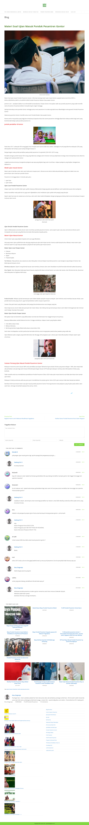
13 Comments (44, 702)
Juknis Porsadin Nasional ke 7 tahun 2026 (12, 746)
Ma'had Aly (48, 719)
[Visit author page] (7, 697)
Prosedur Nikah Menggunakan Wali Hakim (13, 762)
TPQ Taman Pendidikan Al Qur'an (53, 742)
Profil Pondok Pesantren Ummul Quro (71, 608)
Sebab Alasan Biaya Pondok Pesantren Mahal (44, 608)
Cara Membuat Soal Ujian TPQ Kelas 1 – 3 (12, 814)
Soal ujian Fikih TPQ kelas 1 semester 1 (12, 801)
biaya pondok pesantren (12, 689)
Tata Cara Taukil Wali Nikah (9, 775)
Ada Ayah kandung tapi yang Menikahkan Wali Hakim (15, 749)
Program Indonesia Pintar (51, 740)
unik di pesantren (49, 747)
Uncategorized (49, 745)
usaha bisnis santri (50, 750)
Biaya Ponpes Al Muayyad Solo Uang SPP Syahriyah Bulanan (17, 626)
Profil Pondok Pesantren (31, 702)
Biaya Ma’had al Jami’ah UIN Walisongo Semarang (44, 640)
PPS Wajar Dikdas (49, 732)
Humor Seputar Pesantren (51, 712)
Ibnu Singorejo (18, 567)
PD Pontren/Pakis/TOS (50, 725)
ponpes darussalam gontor (23, 689)
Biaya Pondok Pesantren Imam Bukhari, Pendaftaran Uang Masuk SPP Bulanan (17, 632)
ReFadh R (15, 452)
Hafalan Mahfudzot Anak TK (10, 713)
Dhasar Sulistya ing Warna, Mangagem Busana (14, 788)
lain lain (47, 717)
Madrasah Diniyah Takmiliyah (52, 722)
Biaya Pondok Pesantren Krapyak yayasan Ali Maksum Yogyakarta (44, 632)
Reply (83, 451)
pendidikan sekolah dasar (51, 727)
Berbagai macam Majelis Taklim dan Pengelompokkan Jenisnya (17, 720)
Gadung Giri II (18, 462)
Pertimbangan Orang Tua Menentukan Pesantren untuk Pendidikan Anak (44, 682)
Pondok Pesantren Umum (51, 730)
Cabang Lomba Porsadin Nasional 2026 (12, 733)
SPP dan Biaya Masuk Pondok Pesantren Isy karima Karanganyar (71, 640)
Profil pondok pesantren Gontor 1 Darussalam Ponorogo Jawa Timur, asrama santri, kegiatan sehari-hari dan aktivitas (71, 633)
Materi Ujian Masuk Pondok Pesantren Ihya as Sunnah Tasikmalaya (71, 682)
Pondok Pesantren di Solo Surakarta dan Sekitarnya (17, 658)
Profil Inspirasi (49, 735)
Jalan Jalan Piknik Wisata (51, 714)
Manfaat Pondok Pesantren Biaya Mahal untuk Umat (17, 682)
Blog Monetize (49, 709)
